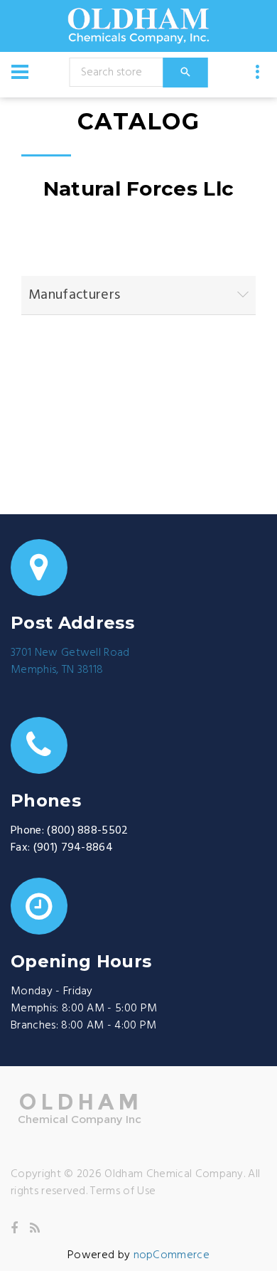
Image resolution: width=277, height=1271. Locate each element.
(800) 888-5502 (87, 830)
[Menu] (20, 72)
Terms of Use (123, 1191)
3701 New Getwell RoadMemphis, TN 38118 (70, 661)
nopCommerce (172, 1255)
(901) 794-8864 (73, 848)
